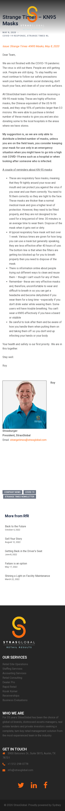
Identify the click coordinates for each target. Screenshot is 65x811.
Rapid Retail (9, 686)
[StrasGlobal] (32, 16)
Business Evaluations (15, 700)
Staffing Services (12, 668)
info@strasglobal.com (20, 770)
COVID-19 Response (14, 36)
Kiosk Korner (10, 691)
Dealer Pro (8, 682)
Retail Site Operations (15, 664)
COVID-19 (29, 492)
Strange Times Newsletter (19, 496)
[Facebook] (46, 786)
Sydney (56, 805)
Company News (12, 492)
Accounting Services (14, 673)
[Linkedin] (34, 786)
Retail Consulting (12, 677)
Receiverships (10, 695)
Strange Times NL (38, 36)
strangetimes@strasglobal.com (28, 439)
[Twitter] (21, 786)
